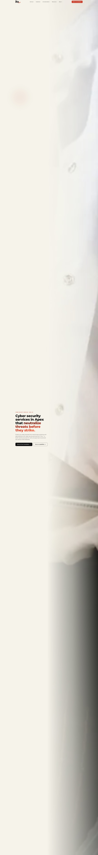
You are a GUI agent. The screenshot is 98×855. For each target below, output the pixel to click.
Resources (54, 1)
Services (31, 1)
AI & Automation (46, 1)
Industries (38, 1)
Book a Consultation (77, 1)
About (60, 1)
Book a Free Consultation (23, 444)
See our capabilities (39, 444)
